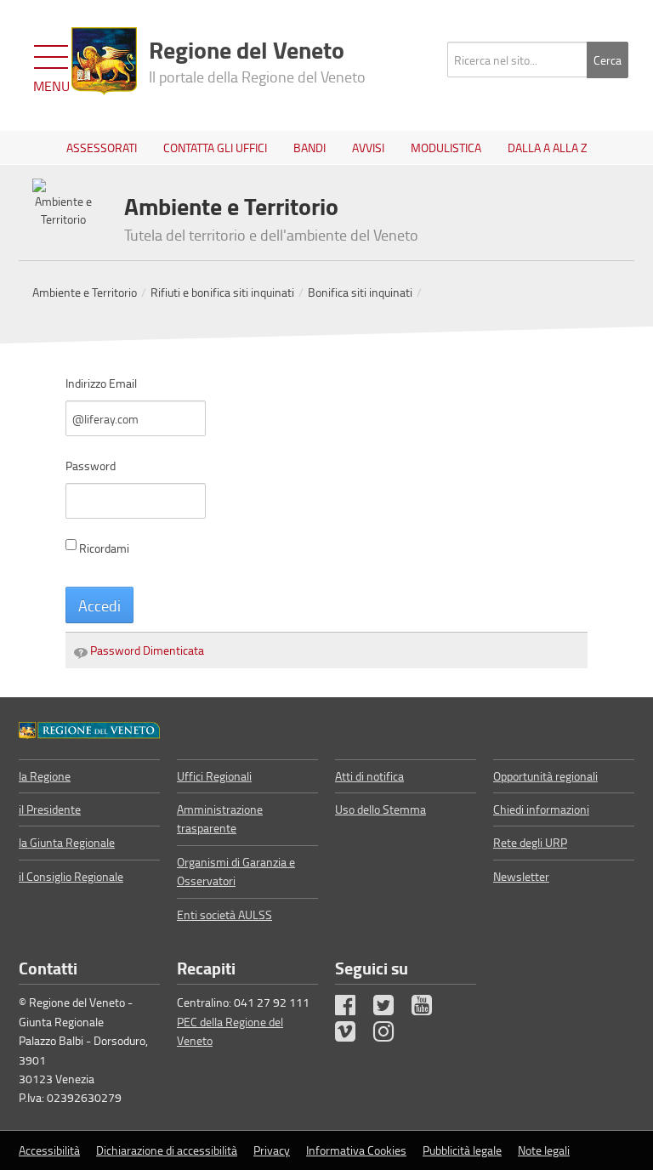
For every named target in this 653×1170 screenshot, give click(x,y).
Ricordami (104, 548)
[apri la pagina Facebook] (353, 1009)
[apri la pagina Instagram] (391, 1035)
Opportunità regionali (545, 776)
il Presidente (50, 809)
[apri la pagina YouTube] (429, 1009)
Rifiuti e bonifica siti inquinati (222, 292)
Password (90, 465)
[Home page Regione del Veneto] (104, 61)
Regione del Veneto (257, 59)
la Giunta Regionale (67, 842)
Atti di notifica (369, 776)
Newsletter (521, 876)
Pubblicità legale (462, 1150)
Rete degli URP (530, 842)
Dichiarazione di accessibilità (166, 1150)
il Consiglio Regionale (71, 876)
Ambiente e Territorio (84, 292)
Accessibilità (49, 1150)
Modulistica (446, 147)
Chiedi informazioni (541, 809)
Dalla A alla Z (548, 147)
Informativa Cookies (356, 1150)
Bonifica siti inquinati (360, 292)
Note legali (544, 1150)
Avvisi (368, 147)
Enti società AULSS (224, 914)
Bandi (309, 147)
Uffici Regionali (214, 776)
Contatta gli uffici (215, 147)
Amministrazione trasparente (220, 818)
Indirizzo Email (101, 383)
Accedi (99, 605)
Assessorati (101, 147)
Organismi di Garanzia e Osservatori (236, 871)
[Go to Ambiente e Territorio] (89, 727)
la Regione (45, 776)
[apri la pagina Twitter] (391, 1009)
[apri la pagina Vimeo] (353, 1035)
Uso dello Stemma (380, 809)
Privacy (271, 1150)
